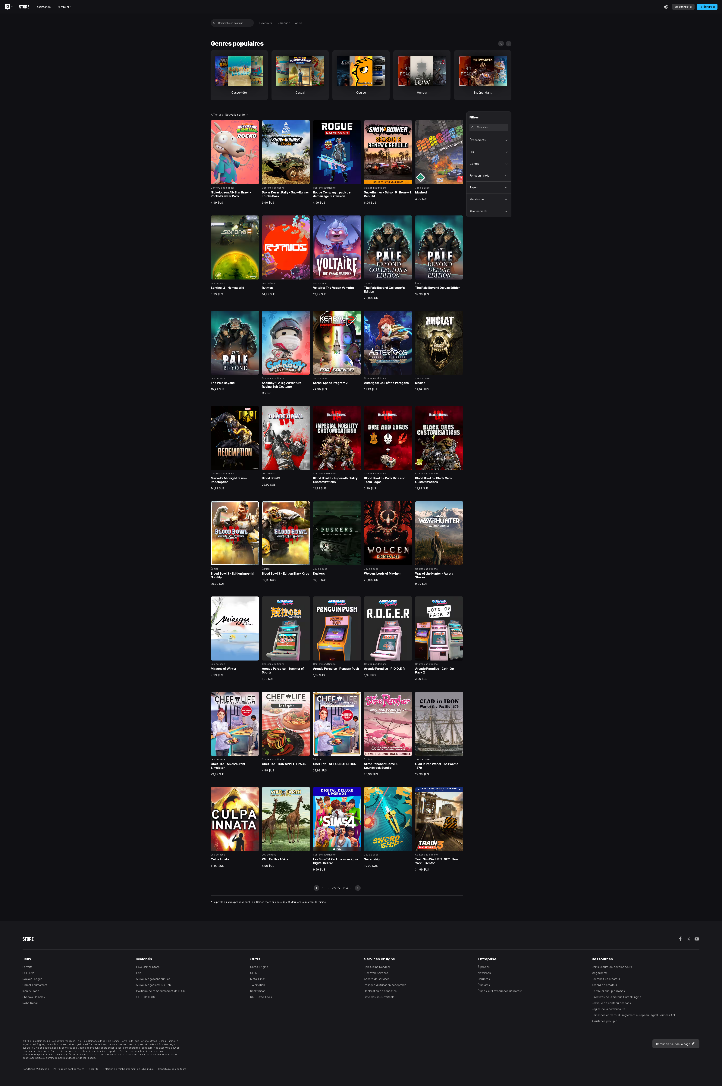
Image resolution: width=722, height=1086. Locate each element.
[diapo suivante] (508, 43)
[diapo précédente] (501, 43)
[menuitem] (266, 23)
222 (334, 888)
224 (345, 888)
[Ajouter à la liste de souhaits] (255, 124)
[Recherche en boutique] (214, 23)
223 (339, 888)
